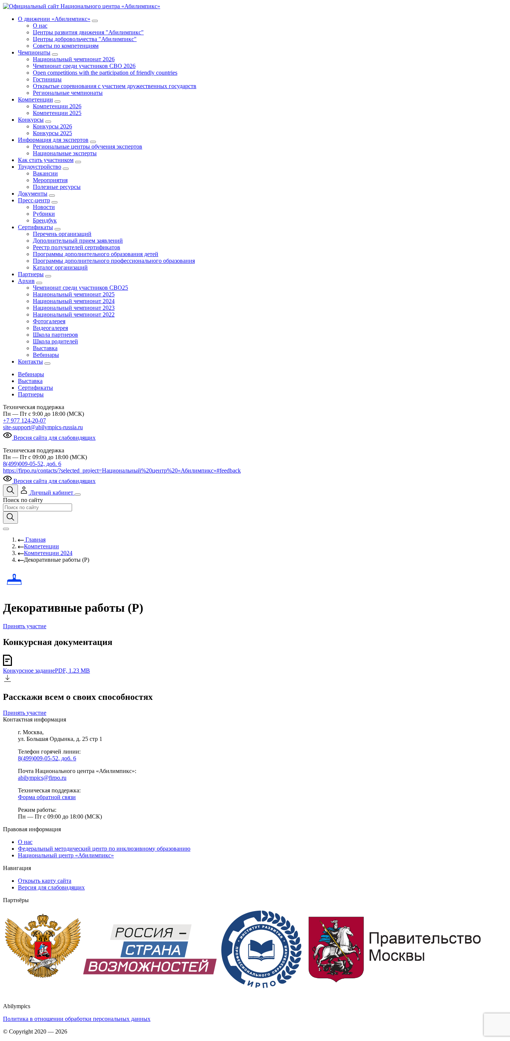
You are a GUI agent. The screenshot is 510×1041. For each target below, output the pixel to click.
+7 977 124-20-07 (24, 420)
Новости (44, 207)
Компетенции (35, 99)
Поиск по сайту (23, 500)
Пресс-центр (34, 200)
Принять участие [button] (24, 626)
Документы (32, 193)
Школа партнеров (55, 334)
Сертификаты (35, 227)
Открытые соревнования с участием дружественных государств (114, 86)
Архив (26, 281)
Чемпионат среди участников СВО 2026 (84, 66)
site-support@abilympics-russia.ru (43, 427)
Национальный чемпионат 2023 (74, 308)
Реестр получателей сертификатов (76, 247)
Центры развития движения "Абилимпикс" (88, 32)
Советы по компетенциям (66, 46)
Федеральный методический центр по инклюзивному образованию (104, 848)
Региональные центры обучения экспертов (87, 146)
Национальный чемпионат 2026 (74, 59)
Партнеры (31, 274)
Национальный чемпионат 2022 (74, 314)
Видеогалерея (50, 328)
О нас (40, 25)
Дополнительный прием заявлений (78, 240)
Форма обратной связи (47, 797)
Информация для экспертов (53, 140)
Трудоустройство (39, 166)
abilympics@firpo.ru (42, 777)
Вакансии (45, 173)
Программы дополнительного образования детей (95, 254)
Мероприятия (50, 180)
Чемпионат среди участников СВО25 (80, 287)
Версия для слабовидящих (51, 887)
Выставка (45, 348)
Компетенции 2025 (57, 113)
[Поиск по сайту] (10, 490)
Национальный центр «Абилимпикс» (66, 855)
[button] (47, 492)
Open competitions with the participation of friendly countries (105, 72)
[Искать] (10, 517)
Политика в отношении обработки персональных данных (76, 1019)
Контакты (30, 361)
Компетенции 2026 (57, 106)
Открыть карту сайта (44, 881)
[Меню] (78, 494)
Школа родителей (55, 341)
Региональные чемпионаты (68, 93)
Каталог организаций (60, 267)
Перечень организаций (62, 234)
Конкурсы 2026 (52, 126)
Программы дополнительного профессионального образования (114, 261)
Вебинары (46, 355)
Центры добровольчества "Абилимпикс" (85, 39)
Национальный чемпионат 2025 (74, 294)
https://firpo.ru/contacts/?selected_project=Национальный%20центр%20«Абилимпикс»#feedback (122, 470)
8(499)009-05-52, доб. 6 (32, 464)
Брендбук (45, 220)
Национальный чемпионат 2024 (74, 301)
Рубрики (44, 214)
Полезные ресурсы (57, 187)
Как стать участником (46, 160)
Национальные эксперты (65, 153)
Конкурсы (31, 119)
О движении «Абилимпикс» (54, 19)
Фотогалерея (49, 321)
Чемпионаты (34, 52)
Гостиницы (47, 79)
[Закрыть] (6, 529)
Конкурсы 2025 (52, 133)
